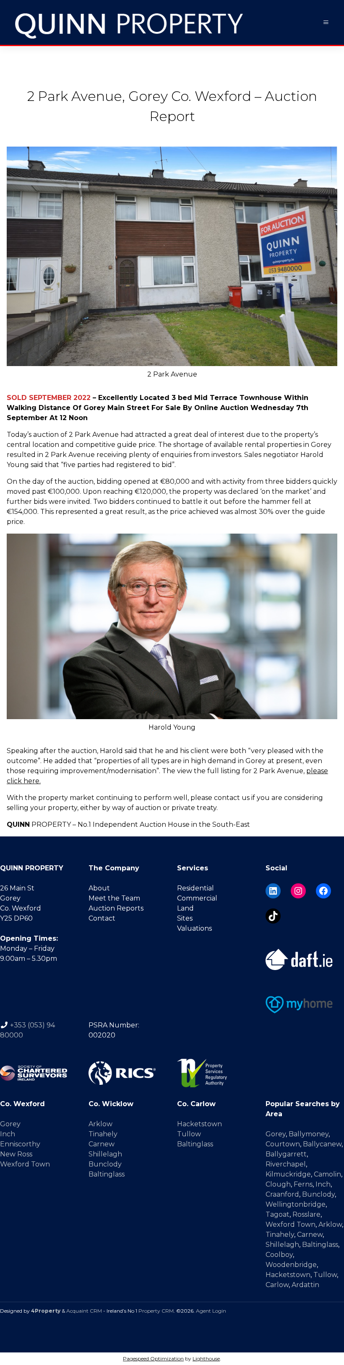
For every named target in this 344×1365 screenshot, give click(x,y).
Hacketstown (199, 1124)
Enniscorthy (20, 1144)
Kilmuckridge (288, 1174)
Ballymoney (308, 1134)
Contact (102, 918)
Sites (185, 918)
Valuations (194, 928)
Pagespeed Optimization (153, 1358)
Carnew (102, 1144)
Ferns (303, 1184)
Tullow (189, 1134)
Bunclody (105, 1164)
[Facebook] (323, 890)
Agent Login (211, 1311)
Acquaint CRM (84, 1311)
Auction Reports (116, 908)
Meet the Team (114, 898)
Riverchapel (286, 1164)
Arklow (100, 1124)
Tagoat (277, 1214)
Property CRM (156, 1311)
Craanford (282, 1194)
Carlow (277, 1285)
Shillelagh (105, 1154)
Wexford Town (25, 1164)
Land (185, 908)
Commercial (197, 898)
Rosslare (306, 1214)
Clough (278, 1184)
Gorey (10, 1124)
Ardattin (305, 1285)
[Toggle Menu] (326, 22)
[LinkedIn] (273, 890)
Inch (7, 1134)
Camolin (327, 1174)
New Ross (16, 1154)
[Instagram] (298, 890)
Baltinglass (107, 1174)
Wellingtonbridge (296, 1204)
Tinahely (103, 1134)
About (99, 888)
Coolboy (279, 1255)
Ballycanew (322, 1144)
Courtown (283, 1144)
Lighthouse (206, 1358)
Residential (195, 888)
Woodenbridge (291, 1265)
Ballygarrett (286, 1154)
